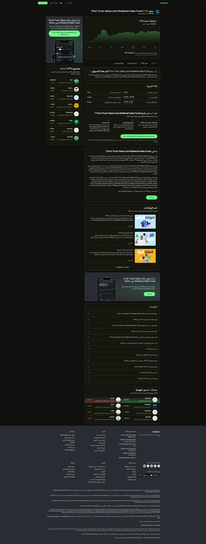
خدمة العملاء (101, 448)
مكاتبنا (134, 474)
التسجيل (42, 3)
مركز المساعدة (101, 435)
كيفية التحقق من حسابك (97, 445)
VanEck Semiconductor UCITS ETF (128, 449)
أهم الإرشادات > (118, 63)
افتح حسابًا (102, 443)
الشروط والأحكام (100, 477)
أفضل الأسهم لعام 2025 (125, 233)
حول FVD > (144, 63)
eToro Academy (70, 450)
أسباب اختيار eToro (130, 466)
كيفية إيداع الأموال (99, 437)
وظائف (134, 471)
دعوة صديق (71, 466)
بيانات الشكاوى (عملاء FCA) (96, 482)
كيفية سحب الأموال (99, 440)
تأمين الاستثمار (70, 474)
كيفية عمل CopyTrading (67, 435)
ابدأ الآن (151, 197)
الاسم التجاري (132, 479)
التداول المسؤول (69, 437)
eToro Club (71, 471)
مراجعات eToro (131, 469)
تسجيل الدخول (54, 3)
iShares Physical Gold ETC (127, 458)
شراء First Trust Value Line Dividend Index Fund (64, 33)
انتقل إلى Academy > (122, 267)
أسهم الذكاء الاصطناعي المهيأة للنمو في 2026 (119, 215)
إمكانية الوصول (131, 477)
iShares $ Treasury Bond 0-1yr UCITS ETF (128, 440)
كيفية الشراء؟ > (132, 63)
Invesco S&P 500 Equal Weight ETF (128, 436)
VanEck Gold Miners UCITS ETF (129, 454)
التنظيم (103, 471)
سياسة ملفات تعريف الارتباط (97, 466)
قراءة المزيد (130, 226)
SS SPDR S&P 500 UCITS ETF (127, 445)
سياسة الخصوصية (100, 469)
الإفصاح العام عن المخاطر (154, 525)
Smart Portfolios (69, 477)
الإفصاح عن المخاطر (99, 474)
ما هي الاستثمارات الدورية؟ (125, 250)
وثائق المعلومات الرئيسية (98, 479)
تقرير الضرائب (71, 447)
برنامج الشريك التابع (69, 469)
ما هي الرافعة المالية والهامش (69, 441)
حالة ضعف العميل (99, 450)
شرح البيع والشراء (69, 445)
